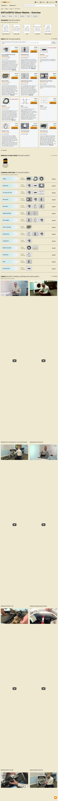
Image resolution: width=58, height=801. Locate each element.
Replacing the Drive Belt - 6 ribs (7, 606)
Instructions (35, 16)
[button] (4, 5)
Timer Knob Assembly (25, 131)
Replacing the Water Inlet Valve (7, 770)
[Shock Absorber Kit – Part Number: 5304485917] (25, 50)
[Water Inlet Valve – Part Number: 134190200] (6, 76)
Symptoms (22, 16)
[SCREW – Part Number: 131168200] (44, 101)
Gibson (11, 8)
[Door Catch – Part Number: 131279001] (44, 50)
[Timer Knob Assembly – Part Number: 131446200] (25, 126)
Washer (6, 8)
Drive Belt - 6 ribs (5, 131)
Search (53, 42)
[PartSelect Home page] (5, 2)
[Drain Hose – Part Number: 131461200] (6, 101)
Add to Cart (14, 51)
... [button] (13, 69)
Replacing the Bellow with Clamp (36, 770)
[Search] (56, 5)
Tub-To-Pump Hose (44, 131)
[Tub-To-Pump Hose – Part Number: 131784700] (44, 126)
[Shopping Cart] (56, 2)
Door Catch (42, 54)
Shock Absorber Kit (24, 54)
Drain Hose (4, 106)
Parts (16, 16)
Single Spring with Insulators (26, 81)
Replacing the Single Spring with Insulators (38, 606)
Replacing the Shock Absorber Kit (36, 442)
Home (2, 8)
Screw (22, 106)
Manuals (10, 16)
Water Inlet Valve (5, 81)
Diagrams (4, 16)
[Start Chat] (55, 797)
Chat (37, 2)
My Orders (43, 2)
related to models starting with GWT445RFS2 (20, 276)
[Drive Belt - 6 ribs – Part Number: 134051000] (6, 126)
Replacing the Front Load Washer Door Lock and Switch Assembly (14, 442)
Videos (28, 16)
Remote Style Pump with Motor (46, 81)
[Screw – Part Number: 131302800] (25, 101)
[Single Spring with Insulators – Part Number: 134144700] (25, 76)
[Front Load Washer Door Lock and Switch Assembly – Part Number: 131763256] (6, 50)
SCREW (41, 106)
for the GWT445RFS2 (10, 39)
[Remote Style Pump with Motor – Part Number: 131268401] (44, 76)
